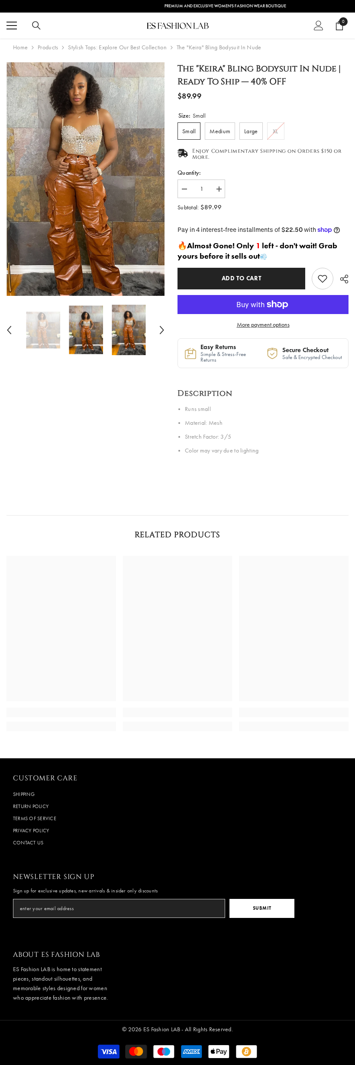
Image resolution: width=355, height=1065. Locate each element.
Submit (262, 908)
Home (20, 47)
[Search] (36, 25)
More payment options (263, 324)
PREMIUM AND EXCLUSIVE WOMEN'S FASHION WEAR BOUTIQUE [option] (178, 6)
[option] (85, 179)
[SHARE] (341, 279)
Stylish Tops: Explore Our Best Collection (117, 47)
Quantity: (189, 172)
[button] (9, 330)
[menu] (11, 25)
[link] (322, 278)
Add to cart (241, 278)
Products (48, 47)
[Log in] (318, 25)
